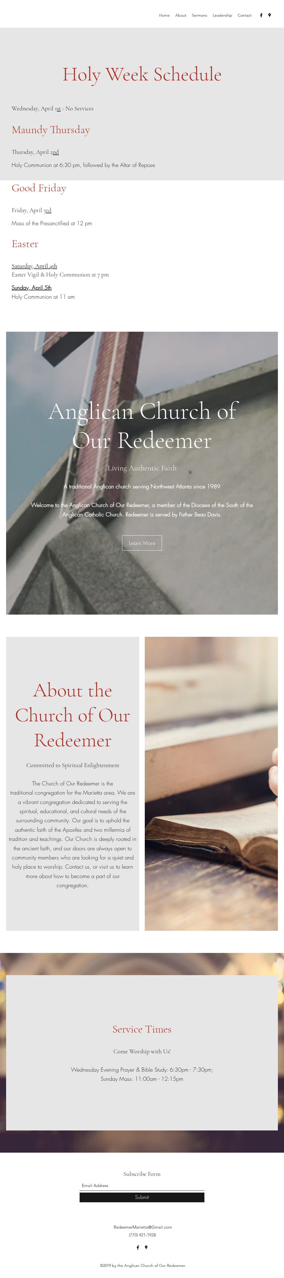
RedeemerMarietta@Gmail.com (143, 1227)
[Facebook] (261, 15)
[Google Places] (269, 15)
